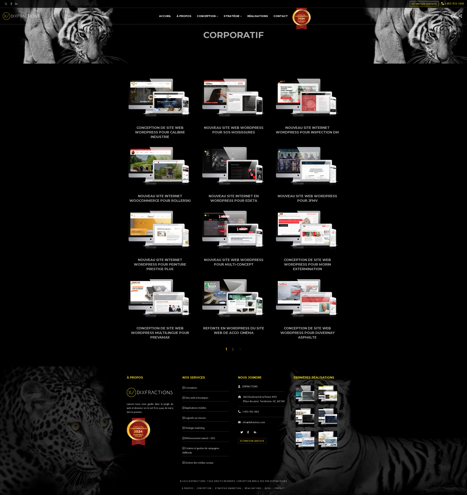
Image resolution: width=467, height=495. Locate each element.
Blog (268, 488)
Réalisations (253, 488)
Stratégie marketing (194, 428)
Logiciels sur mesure (195, 418)
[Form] (453, 16)
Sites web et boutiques (196, 397)
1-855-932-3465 (454, 3)
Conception (191, 387)
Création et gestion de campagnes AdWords (200, 450)
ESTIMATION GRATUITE (424, 3)
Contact (279, 488)
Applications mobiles (195, 407)
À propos (187, 488)
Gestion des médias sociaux (199, 462)
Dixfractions (278, 481)
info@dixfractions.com (254, 422)
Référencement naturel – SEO (200, 438)
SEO (262, 481)
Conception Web (247, 481)
